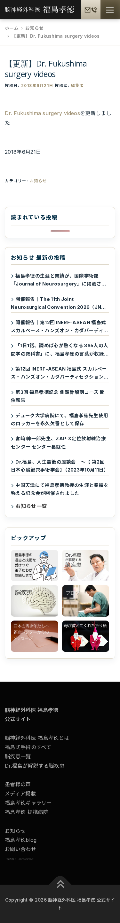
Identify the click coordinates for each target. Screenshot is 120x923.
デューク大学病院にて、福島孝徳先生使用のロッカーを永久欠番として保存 (59, 419)
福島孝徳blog (21, 840)
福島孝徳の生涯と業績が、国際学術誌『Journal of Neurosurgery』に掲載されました (59, 280)
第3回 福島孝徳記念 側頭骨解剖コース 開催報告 (58, 396)
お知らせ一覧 (31, 506)
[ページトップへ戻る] (60, 884)
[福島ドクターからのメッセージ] (34, 636)
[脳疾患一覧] (34, 600)
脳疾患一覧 (18, 756)
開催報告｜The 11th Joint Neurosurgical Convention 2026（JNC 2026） (58, 303)
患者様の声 (18, 784)
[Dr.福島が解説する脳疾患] (85, 565)
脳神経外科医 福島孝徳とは (37, 738)
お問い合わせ (20, 849)
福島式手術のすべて (28, 747)
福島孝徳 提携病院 (26, 812)
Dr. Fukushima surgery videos (42, 113)
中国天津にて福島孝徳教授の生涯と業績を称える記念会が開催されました (59, 489)
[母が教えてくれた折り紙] (85, 636)
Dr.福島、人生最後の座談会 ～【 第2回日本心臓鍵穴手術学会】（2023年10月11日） (60, 466)
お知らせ (38, 180)
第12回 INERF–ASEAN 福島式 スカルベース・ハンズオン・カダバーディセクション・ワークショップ (59, 373)
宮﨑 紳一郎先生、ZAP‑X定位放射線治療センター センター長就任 (58, 442)
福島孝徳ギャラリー (28, 803)
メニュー (109, 10)
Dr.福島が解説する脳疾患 (34, 766)
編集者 (77, 85)
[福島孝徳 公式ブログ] (85, 600)
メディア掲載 (20, 793)
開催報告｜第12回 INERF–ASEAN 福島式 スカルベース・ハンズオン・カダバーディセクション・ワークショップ (59, 327)
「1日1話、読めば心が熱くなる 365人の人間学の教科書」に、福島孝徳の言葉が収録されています (60, 350)
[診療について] (34, 565)
